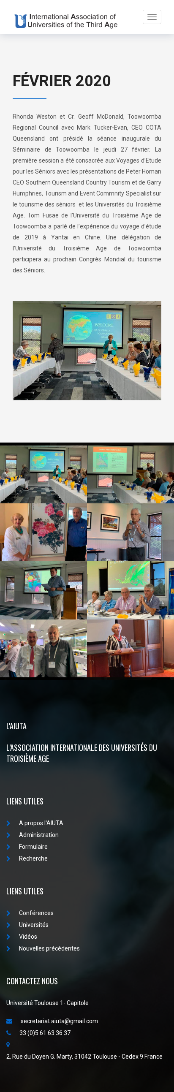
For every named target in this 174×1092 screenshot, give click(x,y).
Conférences (36, 913)
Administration (39, 834)
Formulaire (33, 846)
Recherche (33, 858)
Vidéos (28, 936)
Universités (34, 924)
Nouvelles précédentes (49, 948)
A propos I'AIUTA (41, 823)
